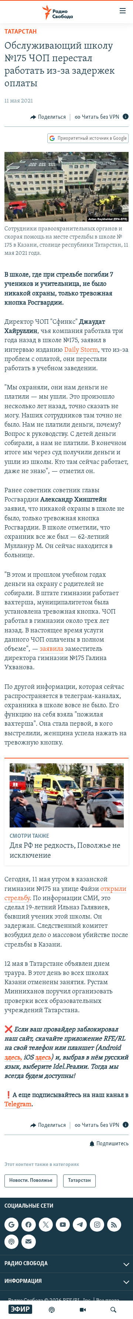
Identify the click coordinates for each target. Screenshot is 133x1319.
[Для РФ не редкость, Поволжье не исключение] (67, 795)
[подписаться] (28, 1242)
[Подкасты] (11, 1242)
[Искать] (113, 1310)
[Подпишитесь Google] (11, 1225)
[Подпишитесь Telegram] (80, 1225)
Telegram (17, 1104)
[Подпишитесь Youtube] (63, 1225)
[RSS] (114, 1225)
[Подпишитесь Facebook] (28, 1225)
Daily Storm (81, 350)
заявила (52, 649)
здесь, (13, 1058)
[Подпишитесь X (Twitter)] (46, 1225)
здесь (43, 1058)
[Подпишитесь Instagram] (97, 1225)
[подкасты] (52, 1310)
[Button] (48, 117)
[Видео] (83, 1310)
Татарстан (20, 32)
